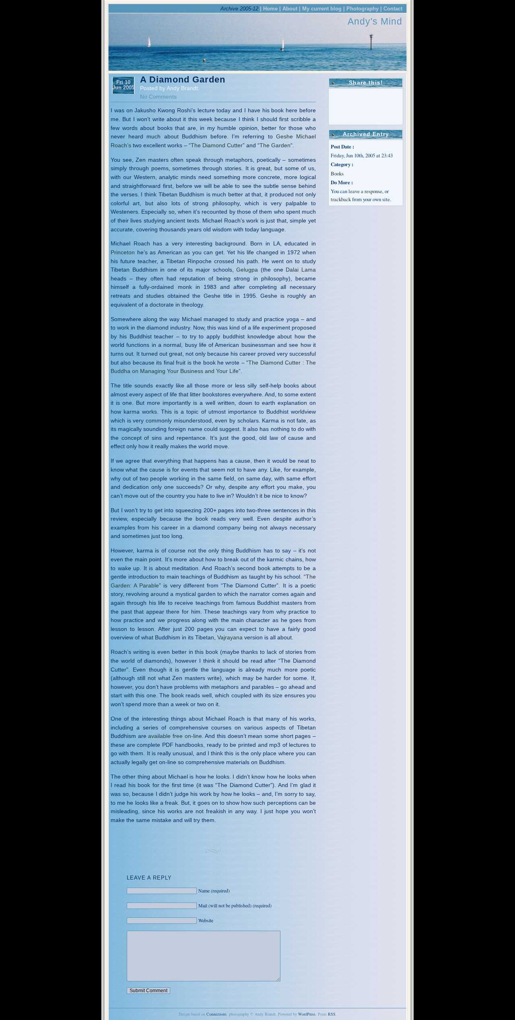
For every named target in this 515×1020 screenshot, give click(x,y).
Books (337, 173)
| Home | (270, 9)
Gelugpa (247, 269)
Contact (392, 9)
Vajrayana (230, 637)
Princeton (123, 252)
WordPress (306, 1014)
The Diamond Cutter (217, 145)
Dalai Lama (301, 269)
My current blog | (323, 9)
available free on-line (175, 736)
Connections (216, 1014)
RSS (332, 1014)
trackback (341, 199)
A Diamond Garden (182, 79)
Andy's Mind (375, 21)
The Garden (275, 145)
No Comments (158, 96)
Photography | (364, 9)
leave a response (365, 191)
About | (291, 9)
